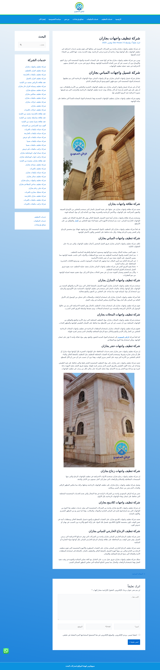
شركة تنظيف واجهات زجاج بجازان (33, 180)
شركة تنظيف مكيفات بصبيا (36, 145)
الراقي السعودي (123, 337)
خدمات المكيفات (92, 19)
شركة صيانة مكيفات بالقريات (35, 129)
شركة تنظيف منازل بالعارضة (35, 196)
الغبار (76, 221)
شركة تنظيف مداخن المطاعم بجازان (32, 184)
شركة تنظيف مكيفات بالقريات (35, 200)
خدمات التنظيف (106, 19)
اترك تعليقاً (136, 42)
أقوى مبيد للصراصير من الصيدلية (34, 125)
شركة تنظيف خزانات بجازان (35, 102)
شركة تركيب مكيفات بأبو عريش (34, 149)
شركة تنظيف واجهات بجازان (35, 67)
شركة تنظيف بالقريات (38, 168)
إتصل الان (42, 19)
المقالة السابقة (138, 574)
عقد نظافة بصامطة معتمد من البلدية (32, 118)
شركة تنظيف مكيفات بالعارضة (34, 74)
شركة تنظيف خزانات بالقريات (35, 110)
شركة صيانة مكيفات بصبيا (36, 141)
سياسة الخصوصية (55, 19)
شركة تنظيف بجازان (38, 106)
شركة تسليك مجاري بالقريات (35, 192)
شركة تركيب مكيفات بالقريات (35, 204)
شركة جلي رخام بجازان (37, 188)
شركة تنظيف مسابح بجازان (36, 90)
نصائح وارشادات (78, 19)
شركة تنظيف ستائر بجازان (36, 176)
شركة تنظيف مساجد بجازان (35, 165)
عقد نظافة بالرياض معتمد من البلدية (32, 82)
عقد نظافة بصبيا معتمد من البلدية (34, 121)
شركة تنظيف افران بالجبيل (36, 78)
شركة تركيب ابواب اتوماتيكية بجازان (33, 157)
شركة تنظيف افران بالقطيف (35, 70)
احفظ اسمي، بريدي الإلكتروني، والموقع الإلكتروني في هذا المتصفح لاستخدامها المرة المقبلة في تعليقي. (99, 635)
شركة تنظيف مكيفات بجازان (35, 98)
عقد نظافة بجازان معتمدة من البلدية (33, 161)
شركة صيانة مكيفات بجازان (36, 172)
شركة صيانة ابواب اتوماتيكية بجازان (33, 153)
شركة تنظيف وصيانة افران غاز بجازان (32, 86)
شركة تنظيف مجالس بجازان (35, 94)
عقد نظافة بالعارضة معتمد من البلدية (32, 114)
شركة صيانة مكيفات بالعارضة (35, 133)
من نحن (66, 19)
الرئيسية (118, 19)
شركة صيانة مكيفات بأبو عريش (34, 137)
